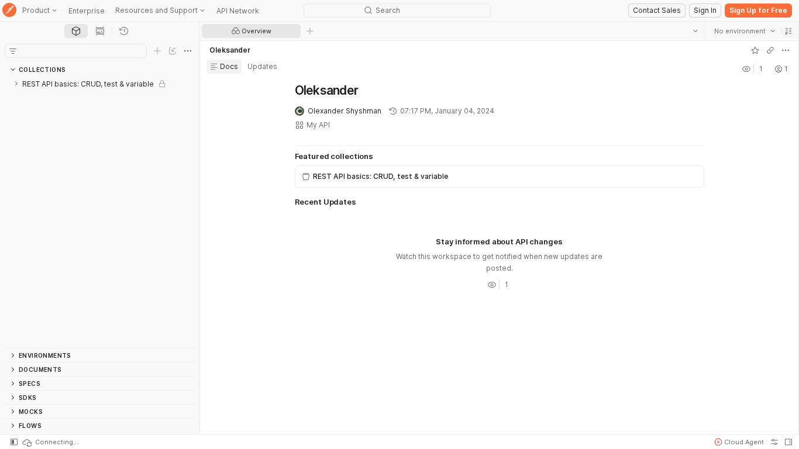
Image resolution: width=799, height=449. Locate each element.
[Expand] (16, 83)
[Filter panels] (13, 51)
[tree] (100, 212)
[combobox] (744, 31)
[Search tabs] (695, 31)
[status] (49, 442)
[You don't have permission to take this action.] (310, 31)
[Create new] (157, 51)
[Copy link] (770, 50)
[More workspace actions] (785, 50)
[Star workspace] (755, 50)
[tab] (76, 31)
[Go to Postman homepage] (9, 11)
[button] (788, 31)
